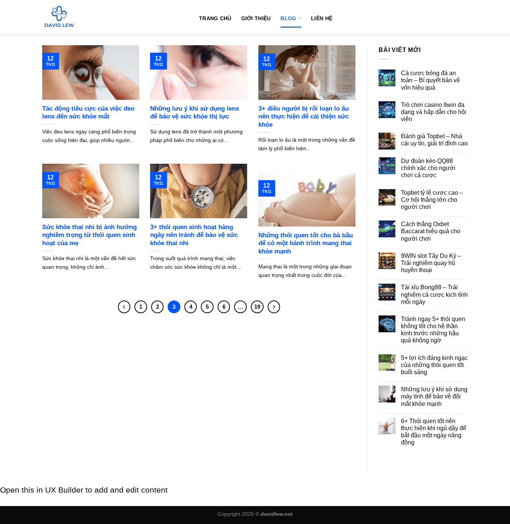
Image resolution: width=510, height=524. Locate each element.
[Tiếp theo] (274, 306)
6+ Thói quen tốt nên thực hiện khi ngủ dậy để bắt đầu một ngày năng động (433, 432)
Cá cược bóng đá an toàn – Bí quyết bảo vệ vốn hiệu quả (430, 80)
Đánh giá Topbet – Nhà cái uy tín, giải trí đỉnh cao (434, 140)
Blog (288, 18)
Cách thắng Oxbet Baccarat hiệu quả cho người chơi (430, 231)
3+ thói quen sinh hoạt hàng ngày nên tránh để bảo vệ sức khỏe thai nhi (194, 235)
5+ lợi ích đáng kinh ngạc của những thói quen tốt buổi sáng (434, 365)
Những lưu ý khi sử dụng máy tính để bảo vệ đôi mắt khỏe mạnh (434, 396)
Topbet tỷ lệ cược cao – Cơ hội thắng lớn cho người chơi (432, 199)
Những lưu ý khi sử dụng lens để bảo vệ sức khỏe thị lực (194, 112)
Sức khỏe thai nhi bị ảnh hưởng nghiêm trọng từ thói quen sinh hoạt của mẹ (89, 235)
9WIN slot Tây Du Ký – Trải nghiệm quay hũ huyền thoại (431, 263)
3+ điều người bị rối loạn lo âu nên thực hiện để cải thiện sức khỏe (303, 116)
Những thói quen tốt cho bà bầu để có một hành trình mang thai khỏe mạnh (305, 243)
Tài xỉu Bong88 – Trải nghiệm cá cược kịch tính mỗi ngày (434, 294)
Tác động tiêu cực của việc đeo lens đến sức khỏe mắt (88, 112)
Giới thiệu (256, 18)
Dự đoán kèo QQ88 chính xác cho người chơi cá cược (428, 168)
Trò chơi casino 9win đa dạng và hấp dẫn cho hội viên (433, 112)
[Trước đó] (124, 306)
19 (257, 306)
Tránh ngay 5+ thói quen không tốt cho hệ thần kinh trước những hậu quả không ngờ (433, 330)
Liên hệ (321, 18)
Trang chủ (215, 18)
